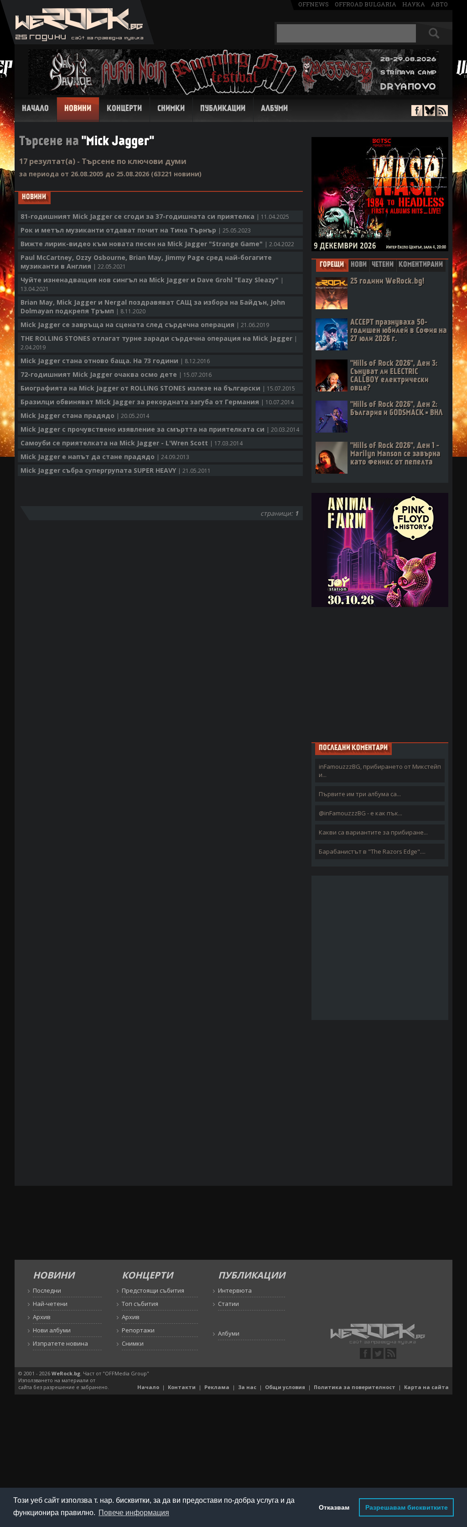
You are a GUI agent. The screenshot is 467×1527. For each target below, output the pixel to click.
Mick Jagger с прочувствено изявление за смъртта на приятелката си (160, 429)
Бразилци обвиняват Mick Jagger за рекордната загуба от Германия (157, 401)
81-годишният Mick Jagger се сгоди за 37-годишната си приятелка (155, 216)
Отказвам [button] (334, 1507)
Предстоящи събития (153, 1290)
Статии (228, 1304)
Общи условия (285, 1387)
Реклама (216, 1387)
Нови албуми (52, 1330)
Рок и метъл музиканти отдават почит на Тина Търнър (136, 230)
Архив (42, 1317)
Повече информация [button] (134, 1512)
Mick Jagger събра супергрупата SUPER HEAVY (116, 470)
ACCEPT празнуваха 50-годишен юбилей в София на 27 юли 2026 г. (398, 331)
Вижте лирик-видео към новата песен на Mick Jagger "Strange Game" (157, 243)
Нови (359, 265)
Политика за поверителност (354, 1387)
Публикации (222, 109)
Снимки (171, 109)
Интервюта (235, 1290)
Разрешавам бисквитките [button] (406, 1507)
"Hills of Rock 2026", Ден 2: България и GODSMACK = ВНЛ (396, 409)
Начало (35, 109)
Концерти (124, 109)
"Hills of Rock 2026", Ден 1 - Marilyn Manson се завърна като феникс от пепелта (395, 454)
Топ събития (140, 1304)
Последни (47, 1290)
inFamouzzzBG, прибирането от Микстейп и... (380, 770)
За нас (247, 1387)
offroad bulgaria (365, 4)
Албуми (274, 109)
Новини (77, 109)
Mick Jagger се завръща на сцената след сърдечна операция (145, 324)
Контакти (182, 1387)
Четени (383, 265)
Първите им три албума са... (360, 794)
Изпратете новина (60, 1343)
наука (413, 4)
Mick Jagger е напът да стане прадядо (105, 456)
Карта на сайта (426, 1387)
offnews (313, 4)
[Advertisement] (379, 674)
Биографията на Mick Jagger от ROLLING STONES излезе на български (158, 388)
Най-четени (50, 1304)
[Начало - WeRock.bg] (77, 42)
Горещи (332, 265)
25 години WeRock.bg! (387, 281)
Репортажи (138, 1330)
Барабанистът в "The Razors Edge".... (372, 851)
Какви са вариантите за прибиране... (373, 832)
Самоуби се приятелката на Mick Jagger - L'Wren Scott (132, 443)
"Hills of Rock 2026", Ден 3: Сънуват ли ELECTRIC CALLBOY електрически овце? (393, 376)
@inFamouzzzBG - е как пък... (360, 813)
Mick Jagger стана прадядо (85, 415)
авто (439, 4)
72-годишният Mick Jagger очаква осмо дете (116, 374)
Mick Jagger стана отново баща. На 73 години (115, 360)
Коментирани (421, 265)
